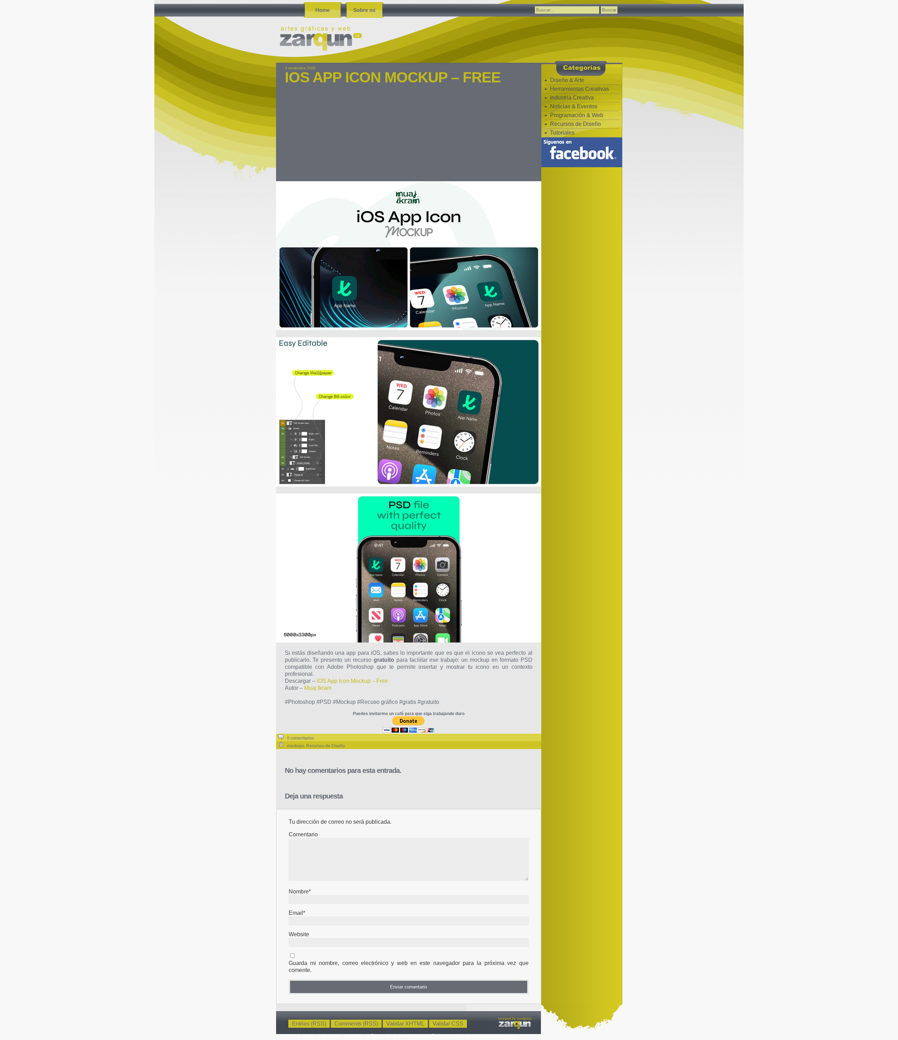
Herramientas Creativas (579, 89)
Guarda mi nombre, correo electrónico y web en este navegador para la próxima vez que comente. (409, 966)
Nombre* (300, 892)
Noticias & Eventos (573, 106)
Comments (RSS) (356, 1024)
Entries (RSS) (309, 1024)
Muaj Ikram (317, 688)
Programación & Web (576, 115)
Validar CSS (448, 1024)
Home (322, 10)
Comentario (303, 834)
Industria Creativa (572, 98)
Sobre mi (364, 10)
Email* (297, 913)
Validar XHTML (405, 1024)
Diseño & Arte (567, 80)
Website (299, 934)
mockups (295, 745)
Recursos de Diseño (325, 745)
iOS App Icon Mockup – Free (393, 77)
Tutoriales (562, 133)
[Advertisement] (408, 137)
